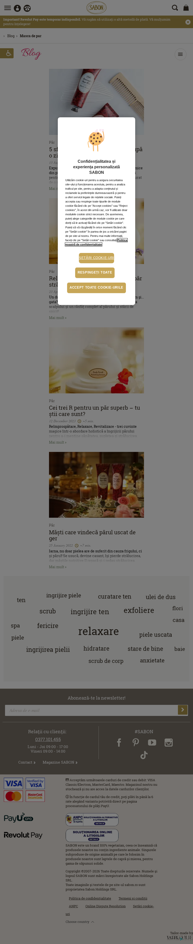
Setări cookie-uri (96, 258)
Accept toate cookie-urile (96, 287)
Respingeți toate (95, 272)
